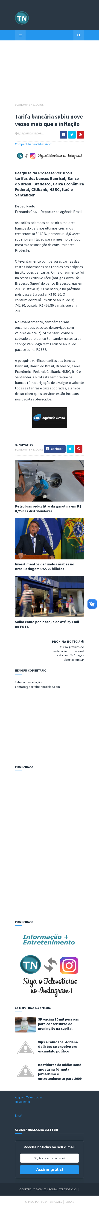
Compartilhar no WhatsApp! (33, 144)
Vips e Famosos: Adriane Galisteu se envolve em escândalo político (58, 1046)
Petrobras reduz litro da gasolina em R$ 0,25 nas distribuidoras (48, 508)
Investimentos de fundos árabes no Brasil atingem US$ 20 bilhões (44, 566)
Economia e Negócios (29, 104)
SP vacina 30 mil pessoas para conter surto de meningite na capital (58, 1024)
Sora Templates (51, 1201)
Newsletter (22, 1102)
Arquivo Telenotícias (29, 1097)
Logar (70, 1201)
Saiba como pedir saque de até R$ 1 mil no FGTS (47, 624)
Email (18, 1115)
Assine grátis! (49, 1169)
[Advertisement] (49, 73)
